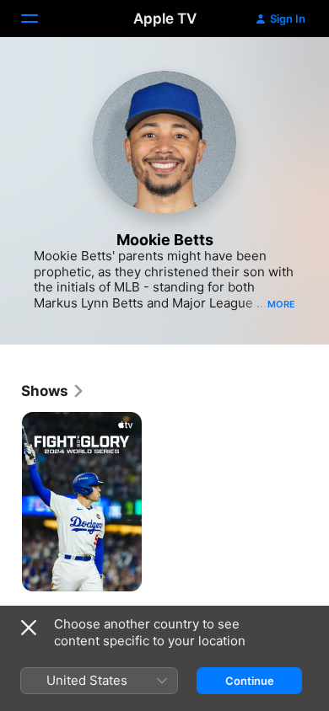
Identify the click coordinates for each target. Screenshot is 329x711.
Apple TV (165, 18)
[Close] (28, 627)
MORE (281, 304)
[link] (53, 391)
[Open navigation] (39, 18)
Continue (249, 680)
